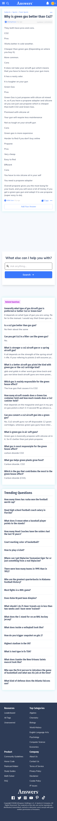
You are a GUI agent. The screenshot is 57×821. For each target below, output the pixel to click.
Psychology (34, 737)
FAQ (6, 781)
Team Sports (23, 12)
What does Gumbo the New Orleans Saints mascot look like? (25, 661)
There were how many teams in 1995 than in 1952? (25, 570)
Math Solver (9, 776)
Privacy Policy (35, 771)
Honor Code (9, 761)
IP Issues (33, 786)
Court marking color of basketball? (21, 542)
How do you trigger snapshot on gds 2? (23, 635)
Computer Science (37, 742)
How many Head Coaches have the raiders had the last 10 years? (27, 532)
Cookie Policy (35, 781)
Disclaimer (34, 776)
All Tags (7, 718)
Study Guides (10, 771)
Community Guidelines (13, 756)
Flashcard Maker (11, 766)
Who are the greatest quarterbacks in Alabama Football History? (27, 580)
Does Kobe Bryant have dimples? (20, 598)
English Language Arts (39, 732)
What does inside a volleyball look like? (24, 627)
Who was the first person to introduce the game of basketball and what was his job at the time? (27, 671)
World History (35, 727)
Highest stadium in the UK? (17, 643)
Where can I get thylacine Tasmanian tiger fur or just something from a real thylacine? (28, 559)
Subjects (7, 12)
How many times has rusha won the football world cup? (26, 501)
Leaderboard (9, 713)
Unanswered (9, 722)
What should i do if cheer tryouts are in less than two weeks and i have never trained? (28, 607)
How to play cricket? (14, 550)
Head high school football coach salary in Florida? (24, 511)
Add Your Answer (28, 206)
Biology (33, 722)
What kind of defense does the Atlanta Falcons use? (27, 682)
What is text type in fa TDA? (17, 651)
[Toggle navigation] (3, 3)
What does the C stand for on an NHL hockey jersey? (26, 618)
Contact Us (34, 761)
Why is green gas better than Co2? (28, 16)
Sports (14, 12)
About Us (34, 756)
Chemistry (34, 718)
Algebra (33, 713)
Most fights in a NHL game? (17, 590)
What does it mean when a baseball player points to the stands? (25, 522)
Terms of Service (37, 766)
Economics (34, 747)
